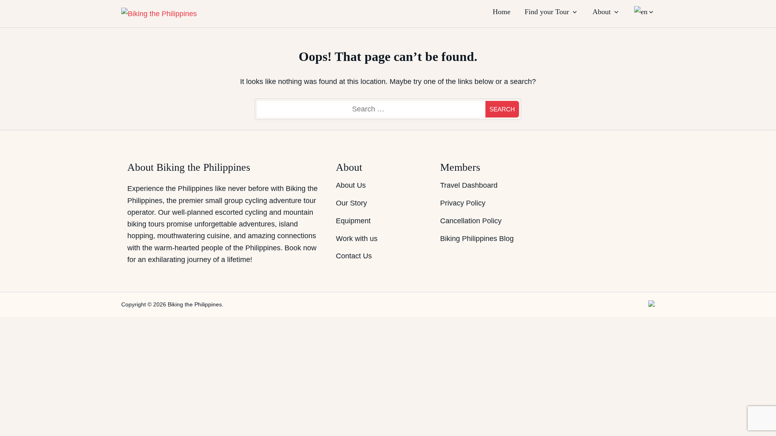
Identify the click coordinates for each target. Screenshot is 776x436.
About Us (351, 185)
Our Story (351, 203)
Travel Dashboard (469, 185)
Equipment (353, 221)
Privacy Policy (462, 203)
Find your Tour (547, 12)
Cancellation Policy (471, 221)
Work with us (356, 239)
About (602, 12)
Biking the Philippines (195, 304)
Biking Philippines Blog (477, 239)
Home (501, 12)
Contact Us (354, 256)
